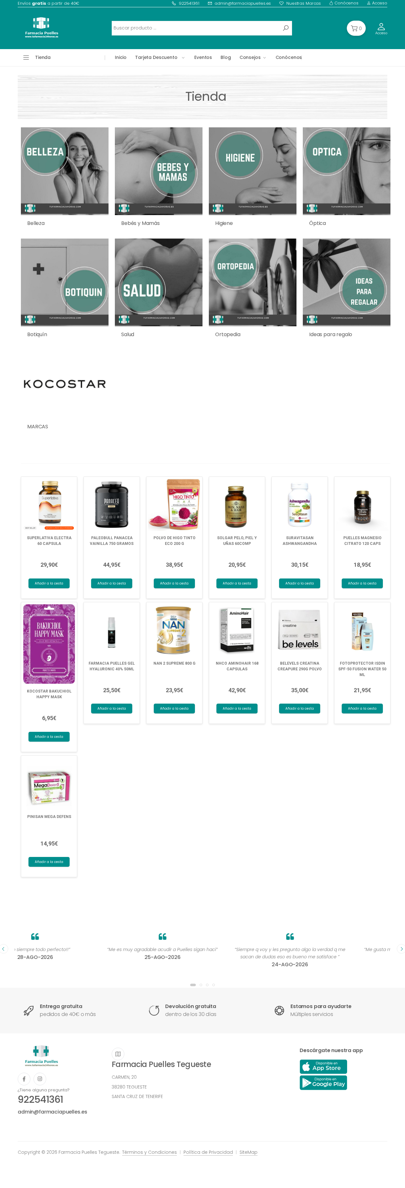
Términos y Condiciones (149, 1152)
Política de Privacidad (208, 1152)
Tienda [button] (43, 57)
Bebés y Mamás (140, 223)
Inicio (121, 57)
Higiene (224, 223)
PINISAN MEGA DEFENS (49, 816)
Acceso (379, 3)
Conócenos (345, 3)
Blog (226, 57)
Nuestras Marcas (303, 3)
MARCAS (37, 426)
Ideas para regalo (330, 334)
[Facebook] (24, 1079)
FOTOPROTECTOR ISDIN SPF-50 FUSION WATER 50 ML (362, 669)
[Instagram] (40, 1079)
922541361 (189, 3)
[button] (356, 28)
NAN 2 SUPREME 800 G (174, 663)
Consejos (250, 57)
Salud (127, 334)
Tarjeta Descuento (156, 57)
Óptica (317, 223)
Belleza (36, 223)
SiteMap (249, 1152)
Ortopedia (227, 334)
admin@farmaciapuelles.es (243, 3)
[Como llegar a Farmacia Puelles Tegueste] (118, 1054)
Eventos (203, 57)
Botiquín (37, 334)
